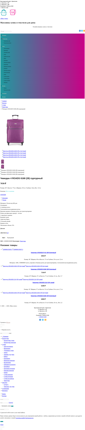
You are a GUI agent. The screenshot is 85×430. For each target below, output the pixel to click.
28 (7, 233)
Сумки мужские (6, 78)
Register (4, 396)
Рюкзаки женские (7, 72)
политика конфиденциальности (24, 418)
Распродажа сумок (7, 40)
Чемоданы (5, 82)
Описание (5, 198)
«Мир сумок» (4, 18)
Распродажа (5, 38)
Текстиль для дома (9, 386)
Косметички (6, 64)
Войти (4, 394)
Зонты (5, 54)
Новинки (4, 35)
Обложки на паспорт (7, 66)
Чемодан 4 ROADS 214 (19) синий (43, 282)
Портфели (5, 68)
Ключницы (6, 60)
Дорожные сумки (7, 52)
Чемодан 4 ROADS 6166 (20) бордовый (43, 296)
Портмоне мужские (7, 70)
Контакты (4, 96)
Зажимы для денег (7, 56)
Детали (4, 200)
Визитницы (6, 50)
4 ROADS (3, 194)
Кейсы (5, 58)
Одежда (6, 384)
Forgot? (11, 402)
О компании (4, 93)
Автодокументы (6, 48)
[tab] (43, 198)
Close (1, 424)
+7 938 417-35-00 (42, 316)
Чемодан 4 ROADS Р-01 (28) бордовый (43, 252)
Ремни (5, 74)
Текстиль (3, 85)
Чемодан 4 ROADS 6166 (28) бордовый (43, 269)
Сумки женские (6, 76)
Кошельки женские (7, 62)
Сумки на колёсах (7, 80)
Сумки (3, 46)
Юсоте (8, 322)
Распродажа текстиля (7, 42)
